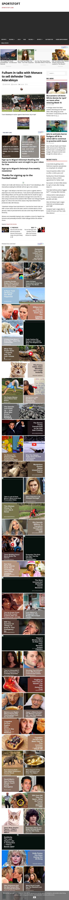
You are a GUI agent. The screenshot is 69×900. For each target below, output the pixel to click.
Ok (34, 897)
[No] (67, 895)
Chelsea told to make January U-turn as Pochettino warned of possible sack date (55, 197)
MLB (24, 39)
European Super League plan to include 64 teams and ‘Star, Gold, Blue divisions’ (55, 211)
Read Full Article (11, 224)
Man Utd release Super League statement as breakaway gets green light (55, 204)
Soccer (22, 84)
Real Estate (4, 43)
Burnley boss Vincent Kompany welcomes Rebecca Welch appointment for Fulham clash (55, 178)
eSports (3, 39)
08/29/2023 (7, 84)
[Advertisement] (34, 24)
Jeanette (15, 84)
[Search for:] (57, 73)
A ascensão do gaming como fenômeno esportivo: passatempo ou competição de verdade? (56, 166)
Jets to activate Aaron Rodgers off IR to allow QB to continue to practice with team (56, 137)
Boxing (11, 39)
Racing (31, 39)
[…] (57, 115)
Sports (39, 39)
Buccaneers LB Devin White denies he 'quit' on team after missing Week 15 (56, 99)
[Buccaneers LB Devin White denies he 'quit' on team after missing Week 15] (56, 92)
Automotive (49, 39)
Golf (19, 39)
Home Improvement (62, 39)
